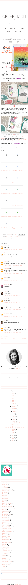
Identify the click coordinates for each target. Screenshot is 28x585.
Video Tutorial (5, 560)
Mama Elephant (5, 520)
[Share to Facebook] (22, 234)
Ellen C (5, 245)
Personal (4, 538)
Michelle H (6, 268)
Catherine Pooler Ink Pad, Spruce (6, 170)
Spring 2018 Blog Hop (15, 426)
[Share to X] (21, 234)
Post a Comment (4, 336)
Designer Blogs (18, 584)
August (14, 411)
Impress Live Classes (6, 514)
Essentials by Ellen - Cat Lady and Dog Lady (14, 427)
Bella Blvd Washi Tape (7, 489)
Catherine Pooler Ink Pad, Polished (17, 170)
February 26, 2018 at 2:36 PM (13, 324)
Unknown (6, 253)
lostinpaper (6, 306)
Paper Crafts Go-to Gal (7, 530)
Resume (9, 31)
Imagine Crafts (5, 512)
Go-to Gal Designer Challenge (8, 508)
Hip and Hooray (5, 511)
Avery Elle (4, 484)
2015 (13, 434)
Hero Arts (4, 509)
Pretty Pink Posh (5, 539)
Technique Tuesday (6, 550)
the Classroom (17, 80)
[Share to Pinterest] (24, 234)
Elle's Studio (5, 497)
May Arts (4, 522)
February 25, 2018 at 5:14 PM (13, 302)
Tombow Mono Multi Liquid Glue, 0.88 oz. (17, 228)
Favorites (21, 28)
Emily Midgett (19, 78)
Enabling (4, 500)
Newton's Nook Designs (7, 527)
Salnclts (5, 298)
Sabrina (5, 261)
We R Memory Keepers (7, 561)
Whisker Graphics (6, 563)
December (14, 405)
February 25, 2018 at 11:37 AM (13, 281)
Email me (18, 368)
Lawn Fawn (4, 517)
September (14, 410)
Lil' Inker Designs (6, 519)
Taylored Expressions (6, 549)
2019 (13, 401)
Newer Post (24, 338)
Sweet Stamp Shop (6, 547)
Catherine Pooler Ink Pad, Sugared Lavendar (17, 194)
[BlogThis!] (20, 234)
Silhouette (4, 541)
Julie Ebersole (17, 143)
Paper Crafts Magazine (7, 531)
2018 (13, 403)
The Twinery (5, 553)
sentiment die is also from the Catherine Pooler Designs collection (14, 140)
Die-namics (4, 493)
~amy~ (5, 291)
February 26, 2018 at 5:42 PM (13, 332)
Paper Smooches (5, 533)
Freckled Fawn (5, 505)
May (14, 416)
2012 (13, 438)
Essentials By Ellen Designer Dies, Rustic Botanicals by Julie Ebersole (6, 217)
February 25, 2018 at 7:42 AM (13, 258)
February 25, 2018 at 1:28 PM (13, 288)
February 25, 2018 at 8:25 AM (13, 273)
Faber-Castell (5, 501)
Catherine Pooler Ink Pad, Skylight (6, 158)
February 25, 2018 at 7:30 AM (13, 249)
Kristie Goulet (7, 284)
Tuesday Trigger (5, 556)
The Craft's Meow (6, 552)
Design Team (18, 31)
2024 (13, 393)
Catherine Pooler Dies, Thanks (5, 204)
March (14, 419)
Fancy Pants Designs (6, 503)
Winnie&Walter (5, 564)
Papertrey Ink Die (6, 536)
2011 (13, 440)
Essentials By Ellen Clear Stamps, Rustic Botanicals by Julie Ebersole (17, 205)
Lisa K (5, 277)
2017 (13, 430)
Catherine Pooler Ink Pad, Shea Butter (17, 182)
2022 (13, 397)
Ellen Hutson (22, 236)
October (14, 408)
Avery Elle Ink (5, 486)
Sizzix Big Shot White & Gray (5, 227)
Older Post (3, 338)
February (14, 421)
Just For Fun (5, 516)
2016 (13, 432)
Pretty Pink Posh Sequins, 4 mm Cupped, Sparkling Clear (17, 217)
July (14, 413)
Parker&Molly (14, 18)
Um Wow (4, 558)
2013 (13, 437)
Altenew (4, 482)
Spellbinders (5, 545)
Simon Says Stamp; (6, 542)
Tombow (4, 555)
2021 (13, 398)
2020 (13, 400)
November (14, 406)
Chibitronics (4, 492)
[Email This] (18, 234)
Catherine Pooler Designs (12, 236)
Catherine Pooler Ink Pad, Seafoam (17, 158)
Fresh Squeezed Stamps (7, 506)
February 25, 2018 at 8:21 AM (13, 265)
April (14, 418)
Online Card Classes (6, 528)
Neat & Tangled (5, 525)
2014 (13, 435)
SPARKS (4, 544)
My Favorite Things (6, 523)
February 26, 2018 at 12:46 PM (13, 317)
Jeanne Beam (6, 313)
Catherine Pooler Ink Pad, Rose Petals (5, 194)
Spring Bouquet (14, 424)
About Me (12, 28)
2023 (13, 395)
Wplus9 (4, 566)
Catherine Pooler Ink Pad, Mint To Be (6, 182)
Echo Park (4, 495)
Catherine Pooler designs (20, 73)
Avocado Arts (5, 487)
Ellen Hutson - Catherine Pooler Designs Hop (14, 422)
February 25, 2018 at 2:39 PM (13, 295)
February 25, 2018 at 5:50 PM (13, 309)
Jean (5, 320)
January (14, 429)
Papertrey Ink (5, 534)
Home (5, 28)
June (14, 414)
